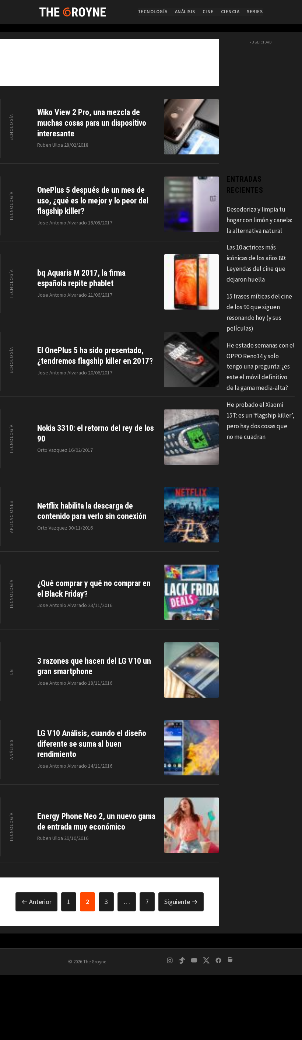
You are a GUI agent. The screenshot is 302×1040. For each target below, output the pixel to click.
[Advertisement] (151, 985)
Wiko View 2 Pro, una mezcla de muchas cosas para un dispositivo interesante (91, 123)
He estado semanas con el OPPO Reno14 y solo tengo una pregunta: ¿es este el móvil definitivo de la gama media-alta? (260, 366)
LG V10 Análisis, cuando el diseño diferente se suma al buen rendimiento (91, 744)
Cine (208, 11)
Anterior (36, 901)
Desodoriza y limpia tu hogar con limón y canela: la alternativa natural (259, 220)
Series (255, 11)
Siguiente (181, 901)
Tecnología (153, 11)
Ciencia (230, 11)
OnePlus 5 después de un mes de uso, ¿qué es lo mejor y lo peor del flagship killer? (92, 200)
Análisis (185, 11)
